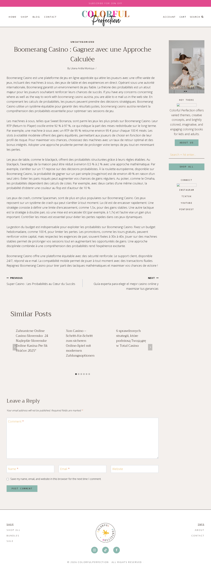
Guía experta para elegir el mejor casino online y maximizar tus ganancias (126, 283)
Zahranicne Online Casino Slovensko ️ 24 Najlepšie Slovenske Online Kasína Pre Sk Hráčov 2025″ (32, 340)
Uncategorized (83, 41)
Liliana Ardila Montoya (82, 68)
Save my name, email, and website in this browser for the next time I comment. (55, 479)
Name (13, 469)
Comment (16, 421)
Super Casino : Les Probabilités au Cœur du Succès (41, 281)
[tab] (76, 374)
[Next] (150, 347)
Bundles (13, 535)
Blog (36, 16)
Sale (10, 541)
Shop (24, 16)
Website (117, 469)
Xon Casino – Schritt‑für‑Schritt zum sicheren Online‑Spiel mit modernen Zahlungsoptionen (80, 343)
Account (169, 16)
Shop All (14, 529)
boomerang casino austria (75, 97)
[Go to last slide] (15, 347)
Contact (50, 16)
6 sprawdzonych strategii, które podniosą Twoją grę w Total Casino (131, 338)
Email (65, 469)
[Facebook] (116, 550)
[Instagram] (94, 550)
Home (12, 16)
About (199, 529)
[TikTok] (105, 550)
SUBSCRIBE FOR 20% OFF (105, 3)
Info (201, 524)
